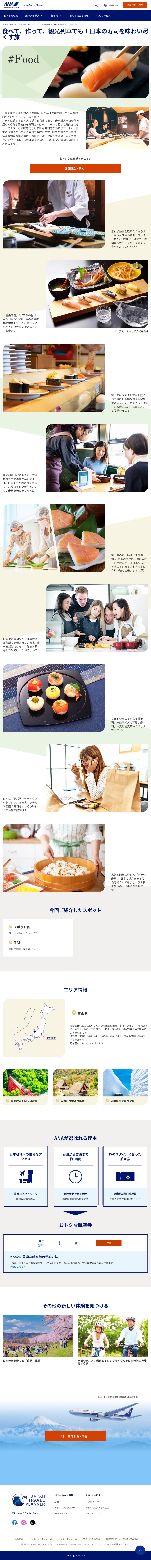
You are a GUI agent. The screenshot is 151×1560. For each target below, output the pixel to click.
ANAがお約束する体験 (96, 1507)
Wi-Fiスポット (61, 1513)
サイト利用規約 (90, 1538)
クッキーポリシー (66, 1538)
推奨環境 (110, 1538)
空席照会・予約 (74, 168)
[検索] (96, 5)
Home (5, 24)
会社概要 (17, 1538)
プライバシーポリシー (39, 1538)
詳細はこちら (16, 1266)
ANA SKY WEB (129, 1538)
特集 (24, 24)
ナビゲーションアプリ (64, 1507)
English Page (31, 1513)
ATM (56, 1501)
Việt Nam (17, 1513)
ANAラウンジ (92, 1513)
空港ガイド (91, 1501)
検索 (109, 1242)
